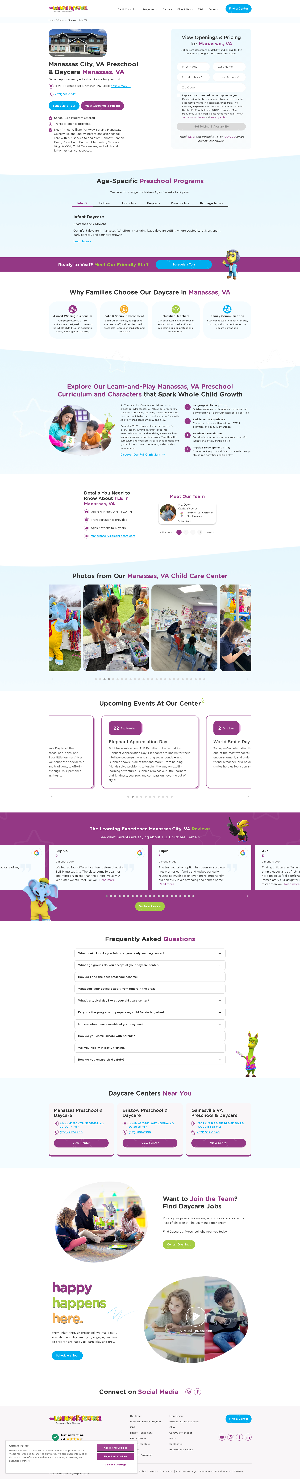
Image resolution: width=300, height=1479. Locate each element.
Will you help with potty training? (102, 1047)
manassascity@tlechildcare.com (113, 536)
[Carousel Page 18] (170, 679)
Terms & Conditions (193, 117)
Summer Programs (141, 1455)
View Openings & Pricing (102, 105)
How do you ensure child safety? (101, 1059)
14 (200, 532)
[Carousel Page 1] (96, 679)
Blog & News (185, 9)
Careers (213, 9)
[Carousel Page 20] (178, 679)
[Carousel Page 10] (135, 679)
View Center (81, 1143)
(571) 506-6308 (139, 1132)
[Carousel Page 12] (144, 679)
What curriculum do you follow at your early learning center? (121, 953)
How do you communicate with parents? (106, 1036)
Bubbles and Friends (181, 1449)
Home (51, 20)
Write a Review (150, 906)
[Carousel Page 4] (109, 679)
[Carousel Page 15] (157, 679)
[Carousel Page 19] (174, 679)
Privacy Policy (219, 117)
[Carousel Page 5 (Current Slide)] (113, 679)
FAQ (200, 9)
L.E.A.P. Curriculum (126, 9)
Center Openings (179, 1244)
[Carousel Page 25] (200, 679)
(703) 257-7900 (71, 1132)
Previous (166, 532)
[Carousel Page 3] (104, 679)
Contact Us (175, 1444)
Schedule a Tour (64, 105)
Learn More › (82, 241)
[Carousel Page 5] (146, 797)
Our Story (135, 1416)
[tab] (82, 203)
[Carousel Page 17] (165, 679)
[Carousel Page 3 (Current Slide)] (137, 797)
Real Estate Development (184, 1421)
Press (172, 1438)
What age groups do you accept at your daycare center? (118, 965)
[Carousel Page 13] (148, 679)
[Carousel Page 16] (161, 679)
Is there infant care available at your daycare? (110, 1024)
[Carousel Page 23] (191, 679)
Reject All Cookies (115, 1456)
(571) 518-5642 (65, 94)
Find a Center (238, 8)
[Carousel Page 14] (152, 679)
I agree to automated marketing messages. (210, 95)
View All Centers (140, 1444)
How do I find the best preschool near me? (108, 977)
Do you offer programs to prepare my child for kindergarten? (121, 1012)
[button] (67, 1437)
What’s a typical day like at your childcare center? (113, 1000)
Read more (63, 884)
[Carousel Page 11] (139, 679)
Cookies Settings (186, 1471)
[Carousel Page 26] (204, 679)
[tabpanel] (150, 227)
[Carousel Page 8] (126, 679)
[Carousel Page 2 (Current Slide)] (111, 896)
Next (210, 532)
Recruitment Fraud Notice (215, 1471)
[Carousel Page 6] (117, 679)
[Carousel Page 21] (183, 679)
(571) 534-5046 (208, 1132)
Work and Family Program (145, 1421)
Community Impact (180, 1432)
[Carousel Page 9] (131, 679)
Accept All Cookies (115, 1448)
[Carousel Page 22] (187, 679)
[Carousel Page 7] (122, 679)
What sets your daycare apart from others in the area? (116, 988)
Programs (148, 9)
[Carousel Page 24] (196, 679)
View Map (121, 86)
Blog (172, 1427)
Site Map (239, 1471)
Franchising (176, 1416)
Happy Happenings (141, 1432)
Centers (167, 9)
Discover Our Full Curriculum (140, 454)
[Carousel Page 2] (100, 679)
